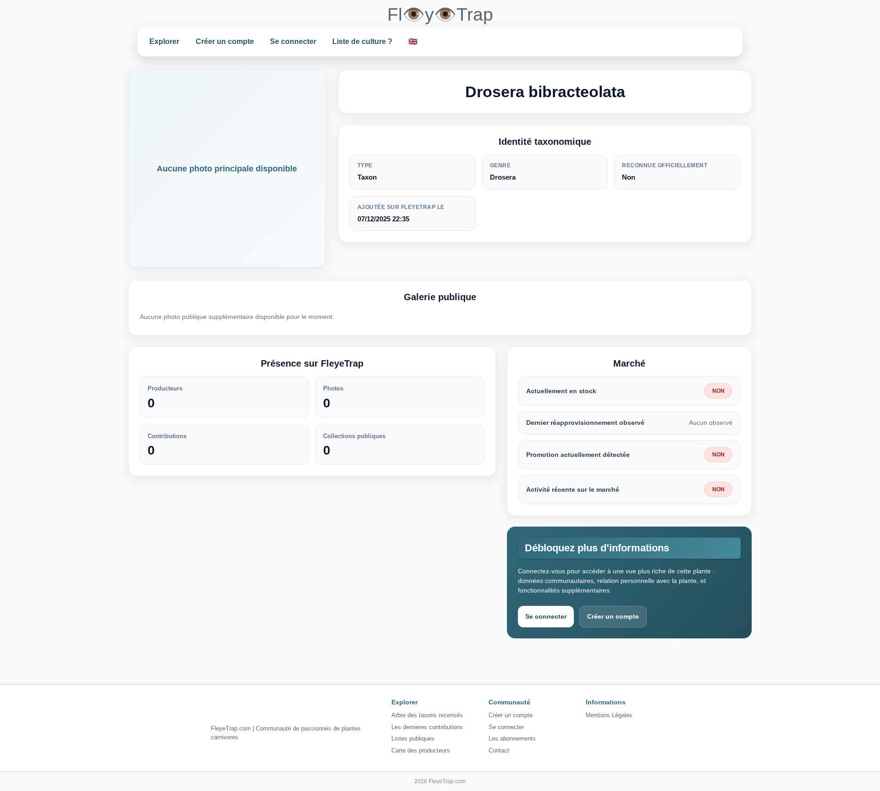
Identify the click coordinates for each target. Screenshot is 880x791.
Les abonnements (512, 738)
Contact (499, 750)
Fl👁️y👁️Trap (440, 14)
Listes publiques (412, 738)
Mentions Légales (609, 715)
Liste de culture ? (362, 41)
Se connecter (293, 41)
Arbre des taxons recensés (427, 715)
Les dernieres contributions (427, 727)
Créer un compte (225, 41)
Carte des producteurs (420, 750)
